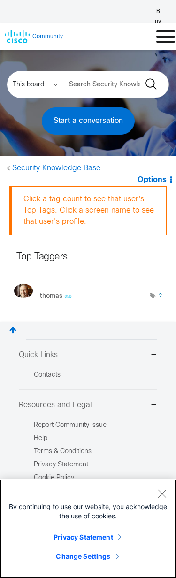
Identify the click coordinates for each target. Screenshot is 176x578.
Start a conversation (88, 120)
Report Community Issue (70, 425)
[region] (88, 528)
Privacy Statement (83, 537)
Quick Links (38, 354)
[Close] (162, 493)
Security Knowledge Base (56, 168)
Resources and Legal (55, 405)
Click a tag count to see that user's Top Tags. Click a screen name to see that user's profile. (88, 210)
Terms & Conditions (63, 452)
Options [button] (152, 179)
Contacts (47, 375)
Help (40, 438)
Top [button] (13, 330)
